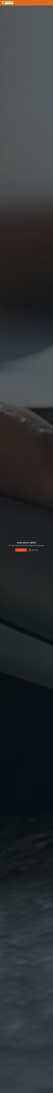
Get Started (21, 550)
